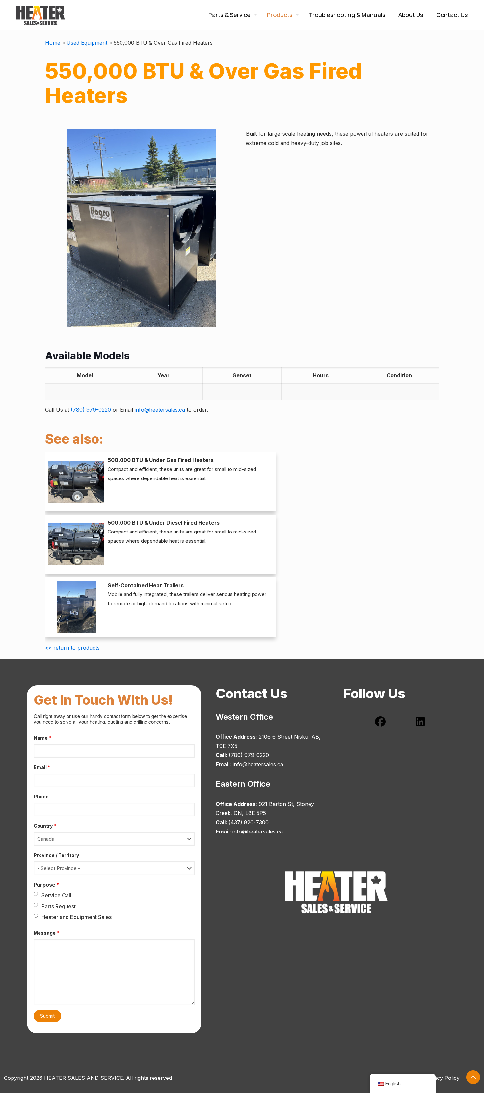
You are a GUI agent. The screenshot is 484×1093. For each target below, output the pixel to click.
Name (42, 738)
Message (46, 933)
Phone (41, 796)
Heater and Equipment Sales (76, 917)
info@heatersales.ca (160, 409)
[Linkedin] (420, 721)
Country (45, 826)
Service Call (56, 895)
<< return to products (72, 647)
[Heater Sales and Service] (40, 15)
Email (42, 767)
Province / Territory (56, 855)
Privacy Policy (442, 1078)
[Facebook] (380, 721)
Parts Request (58, 906)
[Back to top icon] (473, 1077)
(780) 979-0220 (91, 409)
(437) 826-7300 (249, 822)
